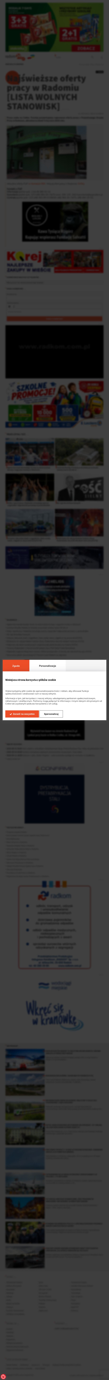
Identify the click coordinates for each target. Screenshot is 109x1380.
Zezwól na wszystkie (24, 714)
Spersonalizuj (51, 714)
